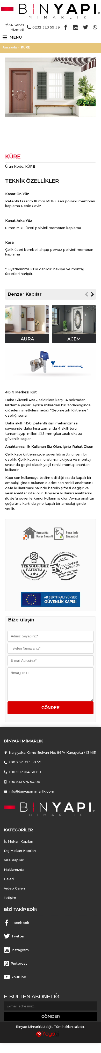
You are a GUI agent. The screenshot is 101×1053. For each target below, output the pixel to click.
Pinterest (19, 963)
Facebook (20, 923)
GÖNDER (50, 1016)
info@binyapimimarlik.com (31, 791)
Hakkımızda (14, 869)
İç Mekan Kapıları (18, 841)
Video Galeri (14, 888)
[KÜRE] (50, 87)
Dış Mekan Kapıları (20, 851)
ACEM (74, 338)
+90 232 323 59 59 (25, 762)
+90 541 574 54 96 (24, 782)
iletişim (10, 897)
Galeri (9, 879)
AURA (27, 338)
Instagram (20, 950)
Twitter (18, 936)
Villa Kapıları (14, 860)
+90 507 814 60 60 (25, 772)
